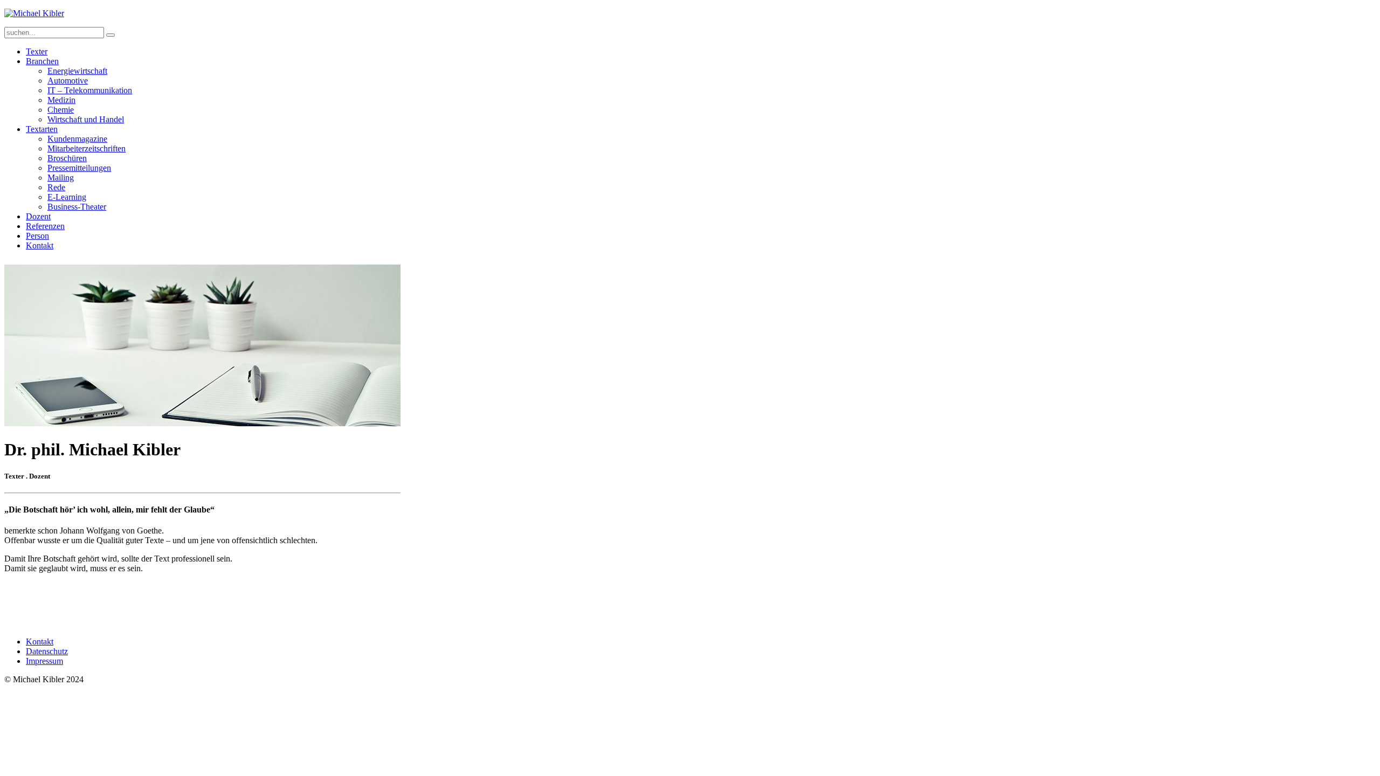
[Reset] (110, 35)
